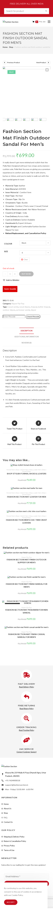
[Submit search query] (46, 11)
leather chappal (44, 307)
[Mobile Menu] (48, 22)
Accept (11, 902)
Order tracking (26, 727)
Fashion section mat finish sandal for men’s (26, 585)
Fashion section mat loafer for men (26, 497)
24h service (26, 749)
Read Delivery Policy (26, 687)
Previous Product (13, 62)
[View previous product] (5, 62)
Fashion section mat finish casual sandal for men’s (26, 635)
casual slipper (24, 307)
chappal (34, 307)
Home (5, 47)
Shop (11, 47)
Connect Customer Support (26, 752)
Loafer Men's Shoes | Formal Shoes (34, 470)
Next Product (41, 62)
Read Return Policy (27, 709)
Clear (26, 259)
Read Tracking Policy (26, 730)
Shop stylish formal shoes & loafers (26, 473)
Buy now (26, 274)
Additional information (26, 337)
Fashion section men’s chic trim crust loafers (26, 521)
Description (26, 331)
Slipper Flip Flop (18, 304)
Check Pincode (32, 316)
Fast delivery (26, 684)
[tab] (26, 331)
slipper (33, 310)
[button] (11, 280)
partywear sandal (23, 310)
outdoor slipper (9, 310)
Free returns (26, 705)
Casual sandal (12, 307)
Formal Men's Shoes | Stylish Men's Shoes (20, 470)
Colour (8, 244)
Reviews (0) (26, 343)
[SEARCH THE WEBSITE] (26, 11)
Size (6, 251)
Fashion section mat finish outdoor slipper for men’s (26, 561)
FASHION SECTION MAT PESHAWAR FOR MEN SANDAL (26, 611)
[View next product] (48, 62)
